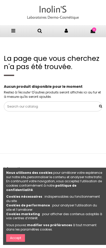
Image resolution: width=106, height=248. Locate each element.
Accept (15, 238)
